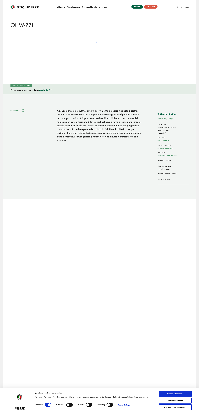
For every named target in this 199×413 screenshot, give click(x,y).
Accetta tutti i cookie (175, 394)
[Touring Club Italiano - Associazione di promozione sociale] (24, 7)
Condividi (14, 110)
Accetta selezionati (175, 401)
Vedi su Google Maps (165, 118)
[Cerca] (182, 7)
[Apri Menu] (187, 7)
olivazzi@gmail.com (165, 148)
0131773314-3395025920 (167, 156)
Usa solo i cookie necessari (175, 407)
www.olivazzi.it (163, 141)
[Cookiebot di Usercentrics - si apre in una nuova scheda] (19, 408)
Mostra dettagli (123, 405)
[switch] (69, 405)
